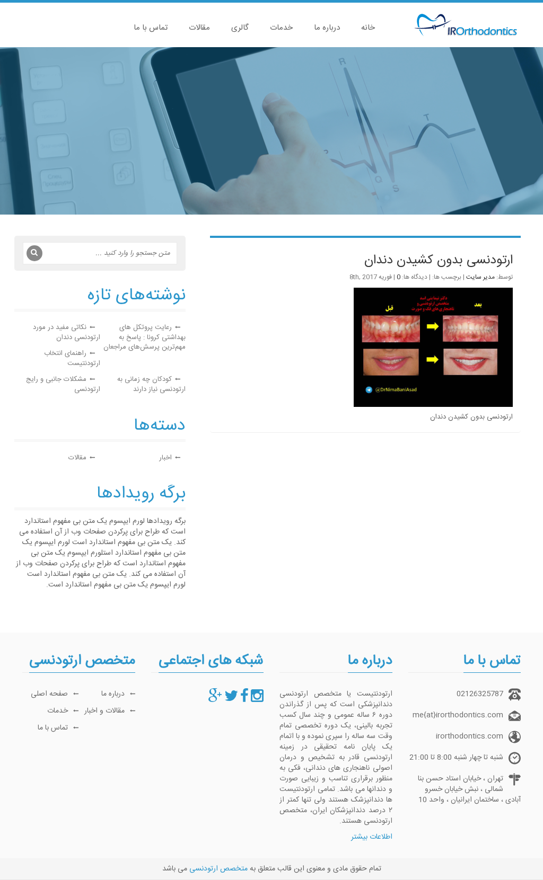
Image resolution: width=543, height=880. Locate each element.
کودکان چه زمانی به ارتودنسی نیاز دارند (151, 384)
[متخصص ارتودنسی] (257, 699)
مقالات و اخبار (104, 711)
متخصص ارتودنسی (218, 869)
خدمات (281, 27)
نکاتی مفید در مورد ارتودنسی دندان (66, 332)
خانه (368, 27)
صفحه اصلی (49, 694)
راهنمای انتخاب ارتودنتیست (72, 358)
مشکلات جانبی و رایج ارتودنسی (63, 384)
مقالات (199, 27)
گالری (240, 27)
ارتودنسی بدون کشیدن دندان (438, 260)
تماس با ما (151, 27)
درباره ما (327, 27)
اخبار (165, 458)
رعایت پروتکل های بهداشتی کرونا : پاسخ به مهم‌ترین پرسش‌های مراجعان (144, 337)
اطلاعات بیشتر (371, 837)
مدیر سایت (480, 277)
